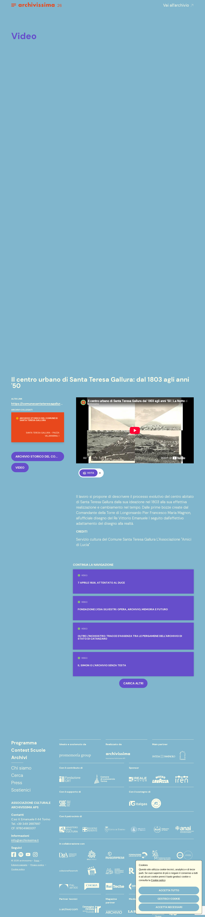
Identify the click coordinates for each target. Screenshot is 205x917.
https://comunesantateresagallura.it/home (43, 404)
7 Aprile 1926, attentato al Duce (101, 582)
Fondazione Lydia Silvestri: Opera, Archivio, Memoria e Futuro (123, 609)
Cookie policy (18, 869)
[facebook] (13, 854)
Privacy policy (37, 865)
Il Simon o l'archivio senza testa (102, 665)
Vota (90, 472)
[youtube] (28, 854)
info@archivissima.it (25, 840)
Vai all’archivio (176, 5)
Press (36, 860)
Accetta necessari (169, 907)
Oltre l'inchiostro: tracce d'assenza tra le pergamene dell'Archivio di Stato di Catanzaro (130, 637)
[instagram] (35, 854)
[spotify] (20, 854)
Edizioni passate (19, 865)
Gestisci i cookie (169, 899)
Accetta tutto (169, 890)
